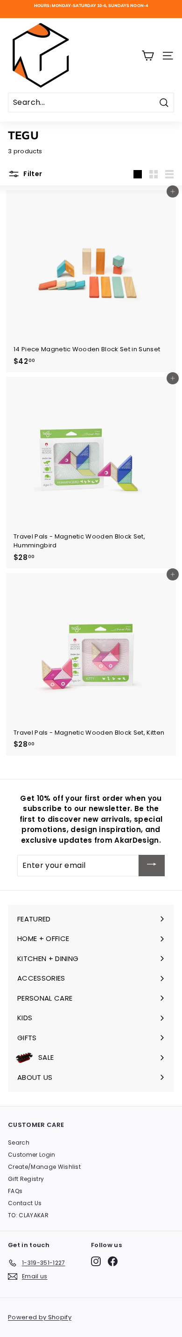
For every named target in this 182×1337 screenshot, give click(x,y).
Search (18, 1142)
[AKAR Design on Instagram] (96, 1261)
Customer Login (32, 1155)
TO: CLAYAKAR (28, 1215)
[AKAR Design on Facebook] (113, 1261)
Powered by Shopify (39, 1317)
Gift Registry (26, 1179)
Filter (32, 173)
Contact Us (25, 1203)
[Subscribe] (152, 865)
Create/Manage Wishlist (44, 1167)
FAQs (15, 1191)
